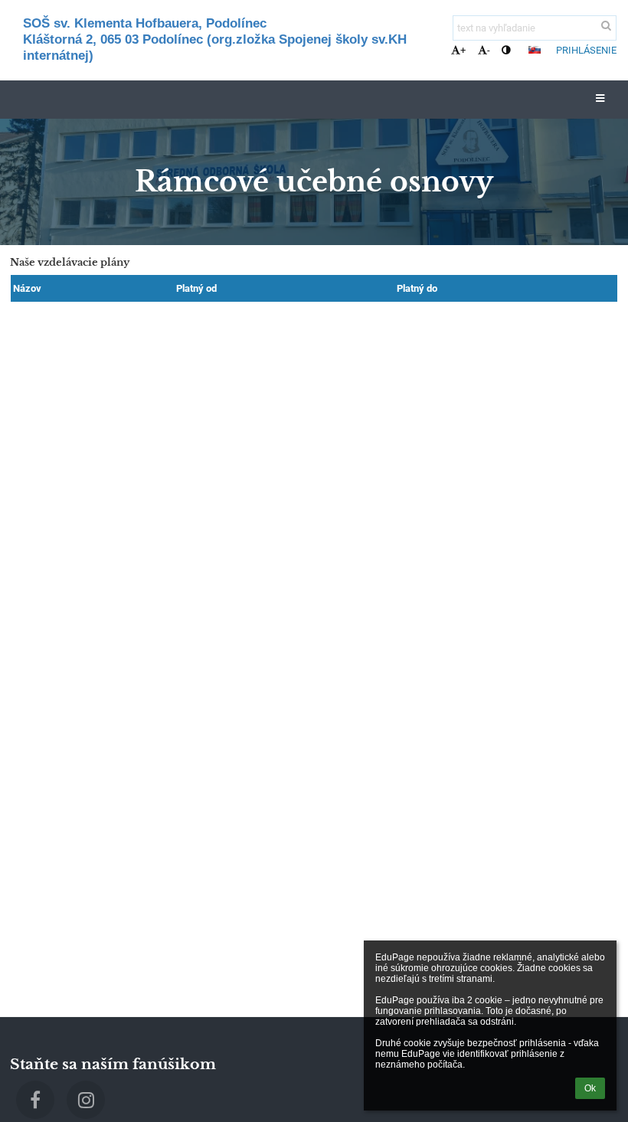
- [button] (488, 50)
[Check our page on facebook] (35, 1100)
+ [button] (463, 50)
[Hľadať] (606, 26)
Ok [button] (590, 1088)
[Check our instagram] (86, 1100)
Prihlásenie (586, 50)
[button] (505, 50)
